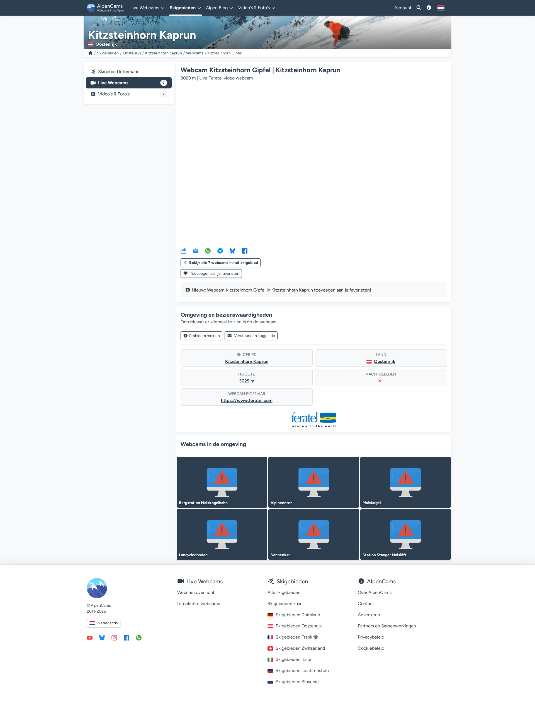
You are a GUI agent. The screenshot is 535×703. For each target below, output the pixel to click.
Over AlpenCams (374, 592)
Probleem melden (204, 335)
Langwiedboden (193, 555)
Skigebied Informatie (119, 71)
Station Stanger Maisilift (385, 555)
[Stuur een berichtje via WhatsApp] (139, 637)
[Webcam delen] (183, 250)
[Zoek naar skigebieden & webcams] (419, 7)
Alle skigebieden (284, 592)
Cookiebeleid (371, 648)
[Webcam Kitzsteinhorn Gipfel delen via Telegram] (220, 250)
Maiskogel (372, 502)
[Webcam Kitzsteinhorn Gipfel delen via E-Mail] (195, 250)
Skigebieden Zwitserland (300, 648)
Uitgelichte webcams (198, 603)
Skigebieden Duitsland (298, 614)
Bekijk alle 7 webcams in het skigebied (223, 262)
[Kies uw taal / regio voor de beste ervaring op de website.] (441, 7)
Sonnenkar (280, 555)
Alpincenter (281, 502)
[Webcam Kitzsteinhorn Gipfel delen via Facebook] (244, 250)
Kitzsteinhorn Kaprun (163, 53)
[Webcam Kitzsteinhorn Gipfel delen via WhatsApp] (208, 250)
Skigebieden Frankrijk (297, 637)
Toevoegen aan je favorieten (214, 273)
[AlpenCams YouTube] (90, 637)
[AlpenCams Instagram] (114, 637)
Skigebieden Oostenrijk (299, 626)
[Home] (90, 53)
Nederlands (108, 623)
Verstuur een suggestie (254, 335)
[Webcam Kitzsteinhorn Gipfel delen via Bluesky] (232, 250)
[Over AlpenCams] (429, 7)
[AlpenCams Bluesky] (102, 637)
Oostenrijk (132, 53)
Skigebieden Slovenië (297, 681)
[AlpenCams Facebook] (126, 637)
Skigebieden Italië (293, 659)
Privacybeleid (371, 637)
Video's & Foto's (131, 94)
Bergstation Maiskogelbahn (203, 502)
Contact (366, 603)
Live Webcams (131, 82)
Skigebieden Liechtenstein (302, 670)
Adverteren (369, 614)
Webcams (194, 53)
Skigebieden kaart (285, 603)
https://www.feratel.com (247, 400)
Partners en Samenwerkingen (387, 626)
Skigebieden (108, 53)
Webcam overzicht (196, 592)
